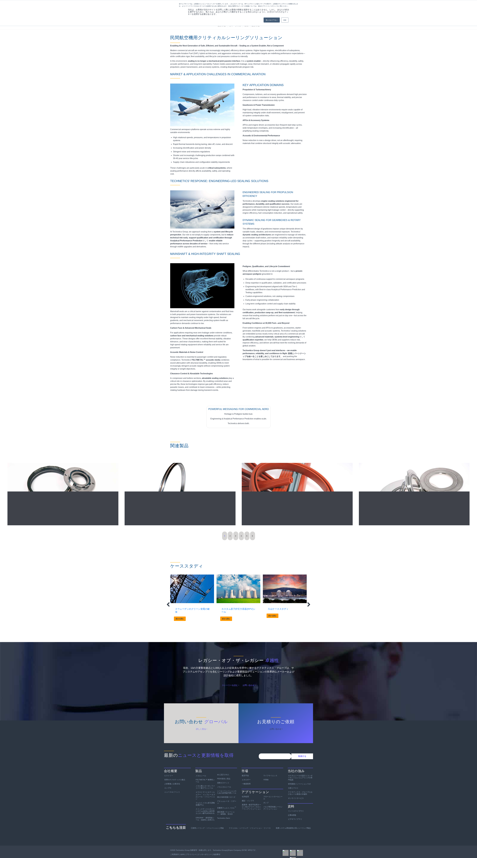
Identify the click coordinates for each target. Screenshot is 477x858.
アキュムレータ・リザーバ (226, 802)
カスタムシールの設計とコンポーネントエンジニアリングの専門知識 (300, 778)
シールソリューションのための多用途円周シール (226, 792)
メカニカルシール (224, 787)
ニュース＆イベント (172, 792)
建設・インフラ (248, 801)
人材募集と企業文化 (172, 784)
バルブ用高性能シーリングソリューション (272, 808)
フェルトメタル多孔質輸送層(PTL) (205, 804)
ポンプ (266, 803)
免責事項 (216, 854)
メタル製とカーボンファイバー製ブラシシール (205, 787)
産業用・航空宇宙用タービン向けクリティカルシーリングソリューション (251, 807)
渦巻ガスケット (223, 783)
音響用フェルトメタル (226, 807)
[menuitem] (221, 26)
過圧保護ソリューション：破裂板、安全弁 (226, 813)
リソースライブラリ (296, 811)
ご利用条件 (174, 854)
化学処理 (245, 797)
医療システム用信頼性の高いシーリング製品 (293, 828)
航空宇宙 (245, 776)
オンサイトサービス (296, 798)
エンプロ (167, 788)
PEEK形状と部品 (223, 779)
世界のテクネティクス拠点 (174, 780)
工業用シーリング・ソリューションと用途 (207, 828)
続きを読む (180, 619)
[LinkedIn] (300, 853)
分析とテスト (293, 788)
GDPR (182, 854)
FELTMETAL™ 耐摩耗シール (205, 781)
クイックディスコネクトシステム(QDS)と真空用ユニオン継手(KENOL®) (205, 811)
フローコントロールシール (272, 798)
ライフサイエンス (270, 776)
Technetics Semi (223, 818)
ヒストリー (168, 776)
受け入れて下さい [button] (272, 20)
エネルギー (246, 780)
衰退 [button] (284, 20)
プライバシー (191, 854)
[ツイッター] (293, 853)
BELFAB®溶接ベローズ (226, 797)
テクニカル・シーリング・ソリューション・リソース (250, 828)
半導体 (266, 780)
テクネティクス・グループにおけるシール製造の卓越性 (300, 793)
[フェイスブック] (286, 853)
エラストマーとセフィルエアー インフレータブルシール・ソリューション (205, 795)
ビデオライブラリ (295, 819)
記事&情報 (292, 815)
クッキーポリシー (205, 854)
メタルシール (201, 776)
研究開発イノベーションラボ (299, 784)
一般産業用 (246, 784)
